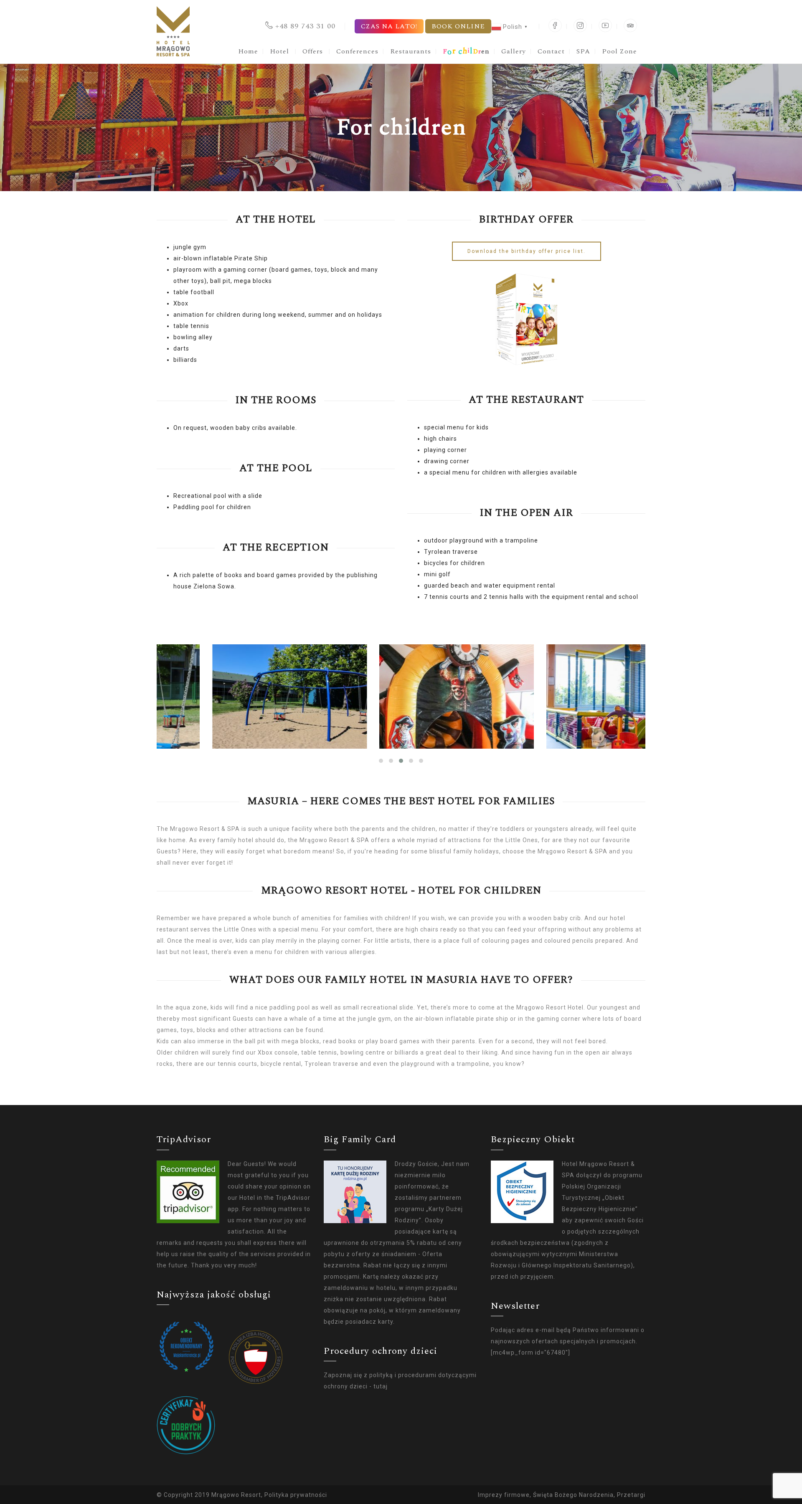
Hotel (279, 51)
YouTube (605, 25)
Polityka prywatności (295, 1494)
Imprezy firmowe (504, 1494)
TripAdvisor (630, 25)
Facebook (555, 25)
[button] (381, 761)
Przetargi (631, 1494)
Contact (551, 51)
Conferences (357, 51)
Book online (458, 26)
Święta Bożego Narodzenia (573, 1494)
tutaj (380, 1386)
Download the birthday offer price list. (526, 251)
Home (248, 51)
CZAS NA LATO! (389, 26)
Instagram (580, 25)
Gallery (513, 51)
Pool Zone (619, 51)
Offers (312, 51)
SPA (583, 51)
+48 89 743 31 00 (305, 26)
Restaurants (410, 51)
